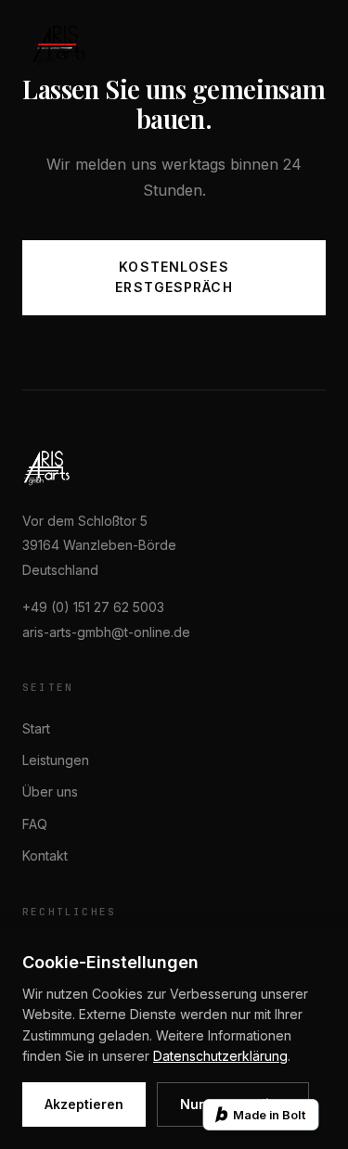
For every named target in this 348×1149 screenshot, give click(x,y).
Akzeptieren (84, 1104)
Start (36, 728)
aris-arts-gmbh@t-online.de (106, 632)
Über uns (50, 791)
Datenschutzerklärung (220, 1056)
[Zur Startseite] (58, 44)
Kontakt (45, 855)
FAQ (34, 824)
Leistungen (55, 760)
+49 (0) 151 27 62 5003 (93, 607)
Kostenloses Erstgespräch (173, 277)
